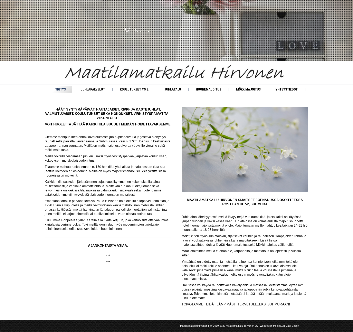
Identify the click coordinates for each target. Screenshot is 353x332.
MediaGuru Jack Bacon (286, 325)
